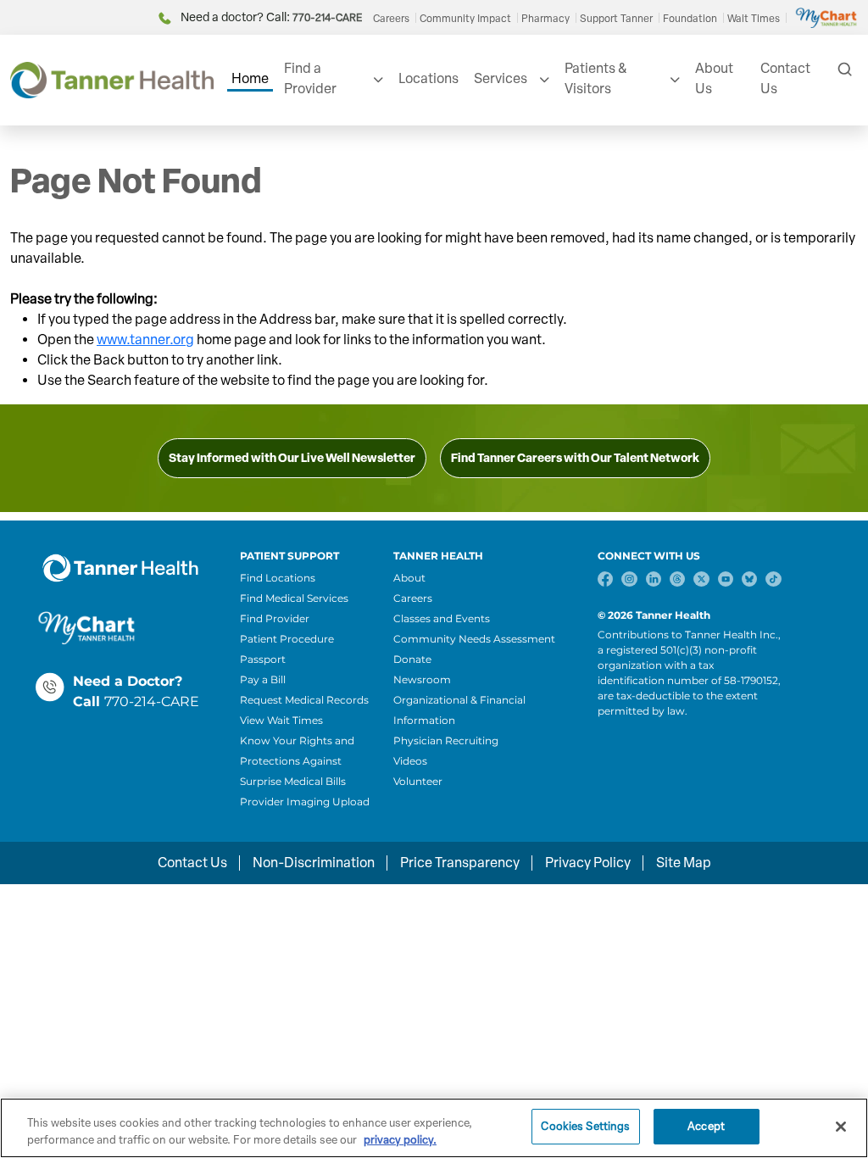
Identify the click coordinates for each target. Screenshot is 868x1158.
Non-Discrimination (314, 863)
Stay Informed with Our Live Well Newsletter (292, 458)
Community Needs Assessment (474, 638)
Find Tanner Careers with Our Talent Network (575, 458)
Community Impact (465, 19)
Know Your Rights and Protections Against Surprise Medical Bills (297, 761)
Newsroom (422, 679)
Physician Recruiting (445, 740)
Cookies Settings (585, 1126)
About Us (714, 78)
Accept (706, 1126)
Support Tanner (616, 19)
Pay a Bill (263, 679)
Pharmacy (545, 19)
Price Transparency (460, 863)
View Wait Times (281, 720)
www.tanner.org (145, 339)
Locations (428, 78)
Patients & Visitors (595, 78)
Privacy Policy (588, 863)
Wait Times (753, 19)
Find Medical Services (294, 598)
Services (500, 78)
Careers (391, 19)
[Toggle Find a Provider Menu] (376, 79)
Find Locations (277, 577)
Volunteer (417, 781)
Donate (412, 659)
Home (250, 78)
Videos (410, 760)
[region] (434, 1128)
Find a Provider (310, 78)
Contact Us (785, 78)
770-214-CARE (151, 701)
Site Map (683, 863)
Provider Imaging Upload (305, 801)
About (409, 577)
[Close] (841, 1126)
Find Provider (274, 618)
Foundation (690, 19)
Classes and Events (441, 618)
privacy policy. (400, 1139)
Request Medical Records (304, 699)
